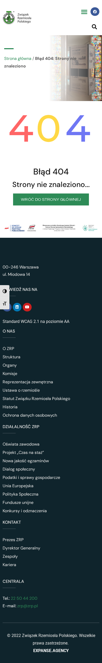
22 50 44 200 (23, 598)
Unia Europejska (18, 486)
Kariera (9, 564)
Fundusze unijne (18, 502)
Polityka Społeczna (20, 494)
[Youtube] (27, 307)
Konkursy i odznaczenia (25, 511)
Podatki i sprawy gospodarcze (31, 477)
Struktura (11, 357)
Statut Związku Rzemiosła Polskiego (36, 398)
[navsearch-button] (94, 27)
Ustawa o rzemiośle (21, 390)
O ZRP (8, 348)
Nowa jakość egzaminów (26, 461)
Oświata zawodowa (21, 444)
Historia (10, 407)
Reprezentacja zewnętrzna (28, 382)
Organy (10, 365)
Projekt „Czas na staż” (23, 452)
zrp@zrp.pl (27, 606)
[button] (84, 12)
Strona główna (17, 58)
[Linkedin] (17, 307)
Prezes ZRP (13, 539)
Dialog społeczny (19, 469)
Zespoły (10, 556)
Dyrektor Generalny (21, 548)
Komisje (10, 373)
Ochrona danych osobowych (30, 415)
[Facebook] (94, 11)
